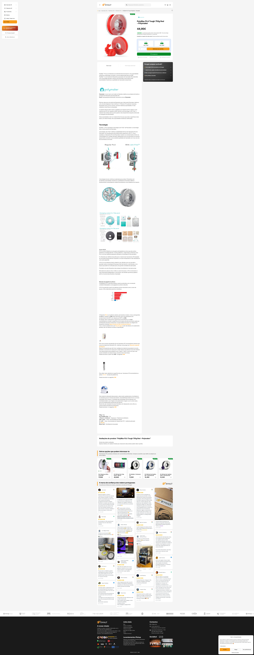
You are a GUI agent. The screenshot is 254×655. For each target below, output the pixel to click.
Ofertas (7, 21)
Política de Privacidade (127, 627)
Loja (99, 10)
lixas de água (119, 325)
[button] (116, 24)
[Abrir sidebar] (99, 5)
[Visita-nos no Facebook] (160, 637)
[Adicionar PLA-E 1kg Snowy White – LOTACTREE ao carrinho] (109, 470)
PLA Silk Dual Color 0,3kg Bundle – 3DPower (119, 475)
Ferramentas (8, 11)
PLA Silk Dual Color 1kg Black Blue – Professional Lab (150, 475)
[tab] (108, 65)
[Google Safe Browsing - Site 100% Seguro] (101, 641)
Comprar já (154, 54)
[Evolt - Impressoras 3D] (106, 5)
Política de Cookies (235, 652)
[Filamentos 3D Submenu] (16, 8)
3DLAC (105, 374)
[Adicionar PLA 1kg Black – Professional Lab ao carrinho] (140, 470)
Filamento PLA (118, 10)
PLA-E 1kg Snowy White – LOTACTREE (103, 475)
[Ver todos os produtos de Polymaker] (141, 17)
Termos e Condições (127, 625)
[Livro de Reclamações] (110, 641)
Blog (124, 624)
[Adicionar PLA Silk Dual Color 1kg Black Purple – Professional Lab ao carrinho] (171, 470)
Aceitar (225, 649)
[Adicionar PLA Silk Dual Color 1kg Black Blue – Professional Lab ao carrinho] (156, 470)
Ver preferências (247, 649)
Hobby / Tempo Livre (10, 18)
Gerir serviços (223, 645)
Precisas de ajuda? (11, 32)
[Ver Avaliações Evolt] (135, 548)
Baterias (8, 15)
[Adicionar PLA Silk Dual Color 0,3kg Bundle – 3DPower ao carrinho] (125, 470)
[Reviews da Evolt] (108, 637)
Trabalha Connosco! (127, 633)
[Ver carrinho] (167, 5)
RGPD (124, 631)
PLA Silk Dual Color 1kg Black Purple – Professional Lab (165, 475)
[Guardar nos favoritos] (172, 10)
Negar (235, 649)
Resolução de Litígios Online (129, 630)
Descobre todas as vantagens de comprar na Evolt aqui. (154, 79)
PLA (106, 315)
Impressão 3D (9, 4)
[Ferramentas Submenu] (16, 11)
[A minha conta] (170, 5)
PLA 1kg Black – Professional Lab (135, 475)
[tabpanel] (119, 250)
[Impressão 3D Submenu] (16, 4)
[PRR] (108, 647)
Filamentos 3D (9, 8)
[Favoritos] (165, 5)
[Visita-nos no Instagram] (162, 637)
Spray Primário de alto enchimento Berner (120, 324)
